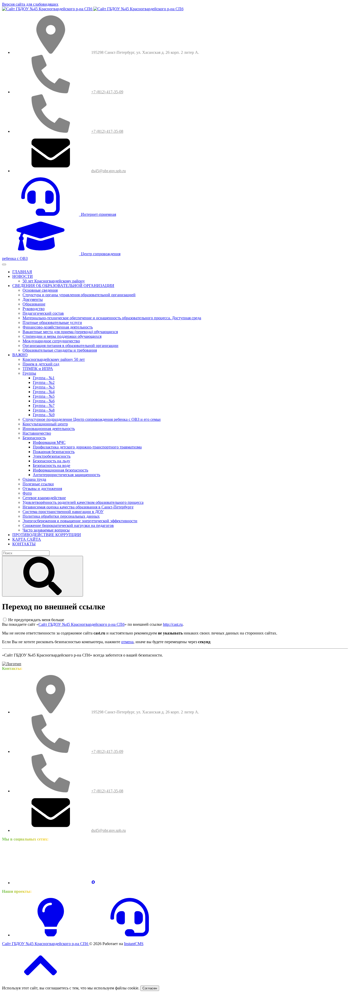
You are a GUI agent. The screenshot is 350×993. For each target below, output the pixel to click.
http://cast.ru (173, 624)
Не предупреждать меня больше (36, 620)
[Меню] (4, 264)
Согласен (149, 988)
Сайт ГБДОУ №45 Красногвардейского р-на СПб (81, 624)
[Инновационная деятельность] (50, 935)
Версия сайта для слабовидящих (30, 4)
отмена (127, 642)
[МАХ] (93, 883)
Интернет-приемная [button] (97, 214)
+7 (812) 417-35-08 (107, 131)
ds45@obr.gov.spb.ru (108, 171)
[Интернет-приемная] (129, 935)
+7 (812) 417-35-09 (107, 92)
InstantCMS (133, 943)
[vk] (50, 883)
